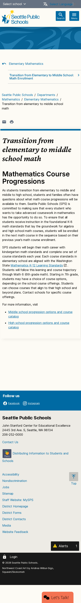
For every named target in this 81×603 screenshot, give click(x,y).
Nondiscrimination (14, 481)
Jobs (5, 487)
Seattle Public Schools (17, 95)
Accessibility (10, 474)
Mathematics (11, 99)
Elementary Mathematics (25, 64)
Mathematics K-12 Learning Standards (37, 265)
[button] (24, 4)
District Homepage (15, 506)
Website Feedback (15, 532)
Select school (12, 4)
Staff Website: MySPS (17, 500)
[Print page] (11, 122)
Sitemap (7, 493)
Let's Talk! (60, 597)
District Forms (11, 513)
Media (6, 525)
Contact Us (10, 442)
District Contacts (14, 519)
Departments (46, 95)
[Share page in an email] (4, 122)
